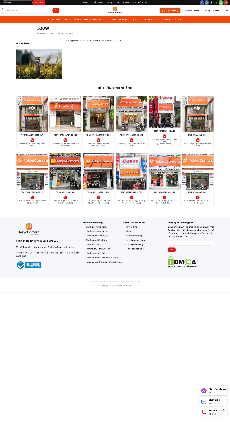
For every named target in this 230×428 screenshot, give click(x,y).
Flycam (111, 19)
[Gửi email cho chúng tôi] (216, 2)
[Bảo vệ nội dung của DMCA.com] (183, 261)
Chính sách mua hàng (97, 231)
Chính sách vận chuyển (97, 235)
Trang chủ (41, 34)
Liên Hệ (109, 2)
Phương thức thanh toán (98, 248)
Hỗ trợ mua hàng (134, 235)
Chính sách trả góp (95, 253)
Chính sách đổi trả (95, 244)
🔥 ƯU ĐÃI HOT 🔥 (170, 10)
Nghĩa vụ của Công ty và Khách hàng (104, 262)
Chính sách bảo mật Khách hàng (102, 257)
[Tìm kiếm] (56, 10)
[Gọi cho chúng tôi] (221, 2)
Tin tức (85, 2)
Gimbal (76, 19)
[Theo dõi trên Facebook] (202, 2)
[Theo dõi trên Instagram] (207, 2)
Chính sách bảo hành (96, 226)
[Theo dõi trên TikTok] (211, 2)
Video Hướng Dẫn (125, 2)
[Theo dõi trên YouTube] (225, 2)
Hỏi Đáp (142, 2)
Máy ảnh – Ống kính (93, 19)
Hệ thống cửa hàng (135, 240)
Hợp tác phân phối (135, 248)
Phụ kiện (123, 19)
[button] (226, 11)
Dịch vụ (135, 19)
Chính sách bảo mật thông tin (104, 281)
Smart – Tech (150, 19)
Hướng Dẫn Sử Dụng (172, 19)
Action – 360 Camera (58, 19)
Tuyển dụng (131, 226)
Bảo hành (98, 2)
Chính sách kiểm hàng (96, 240)
